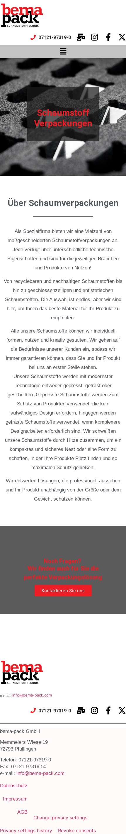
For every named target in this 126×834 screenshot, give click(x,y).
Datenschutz (14, 785)
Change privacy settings (60, 817)
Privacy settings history (26, 830)
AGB (22, 812)
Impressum (15, 799)
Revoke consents (77, 830)
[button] (63, 51)
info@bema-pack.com (32, 695)
